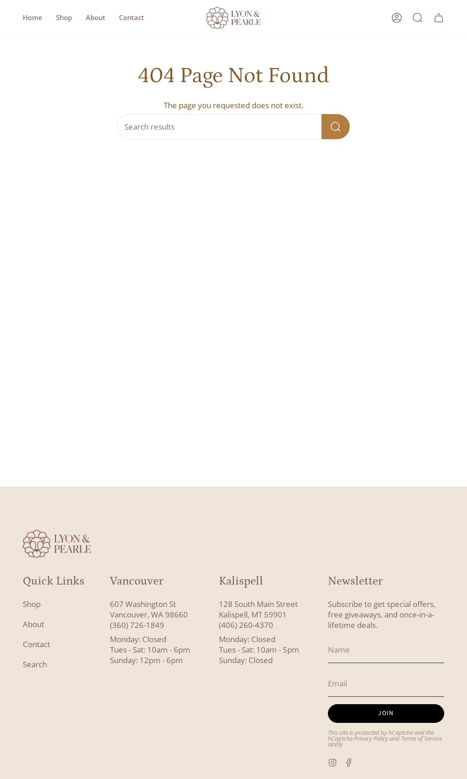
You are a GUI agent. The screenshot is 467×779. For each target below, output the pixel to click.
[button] (64, 18)
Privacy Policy (371, 738)
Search (35, 664)
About (33, 624)
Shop (32, 604)
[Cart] (438, 18)
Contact (36, 644)
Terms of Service (421, 738)
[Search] (336, 126)
